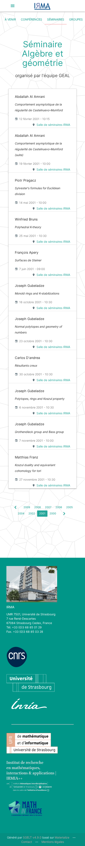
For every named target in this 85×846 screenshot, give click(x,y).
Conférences (31, 19)
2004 (21, 513)
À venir (10, 19)
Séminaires (55, 19)
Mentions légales (52, 842)
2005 (69, 507)
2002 (31, 513)
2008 (37, 507)
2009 (27, 507)
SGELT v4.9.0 (32, 837)
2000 (53, 513)
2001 (42, 513)
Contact (26, 842)
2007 (48, 507)
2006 (58, 507)
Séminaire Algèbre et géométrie (42, 53)
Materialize (62, 837)
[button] (12, 5)
